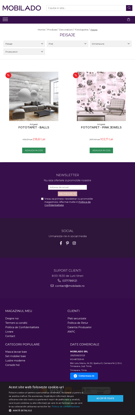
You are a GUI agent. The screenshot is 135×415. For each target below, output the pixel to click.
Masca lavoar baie (16, 351)
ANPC (71, 331)
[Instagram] (74, 243)
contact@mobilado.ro (69, 285)
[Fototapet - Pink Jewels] (101, 96)
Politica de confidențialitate (66, 406)
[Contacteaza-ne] (120, 19)
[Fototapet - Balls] (34, 96)
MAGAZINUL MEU (18, 311)
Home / (42, 29)
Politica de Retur (78, 322)
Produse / (53, 29)
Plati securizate (77, 318)
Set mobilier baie (15, 356)
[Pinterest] (68, 243)
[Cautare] (129, 8)
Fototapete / (82, 29)
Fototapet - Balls (33, 127)
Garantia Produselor (80, 327)
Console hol (12, 365)
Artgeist (34, 124)
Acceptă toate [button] (105, 398)
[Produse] (6, 20)
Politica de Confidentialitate (22, 327)
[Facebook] (61, 243)
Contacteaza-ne (86, 376)
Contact (10, 336)
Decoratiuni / (66, 29)
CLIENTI (74, 311)
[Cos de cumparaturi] (128, 19)
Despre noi (12, 318)
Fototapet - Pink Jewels (101, 127)
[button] (46, 410)
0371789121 (69, 280)
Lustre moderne (15, 360)
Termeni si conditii (16, 322)
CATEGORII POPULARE (22, 344)
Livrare (9, 331)
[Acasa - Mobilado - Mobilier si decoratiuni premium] (22, 8)
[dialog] (67, 398)
